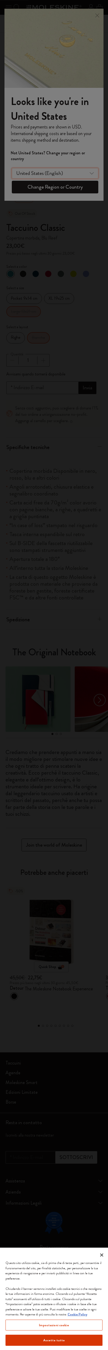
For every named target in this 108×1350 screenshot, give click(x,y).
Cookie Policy (77, 1314)
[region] (54, 1299)
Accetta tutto (54, 1340)
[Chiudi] (101, 1255)
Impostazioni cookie (54, 1325)
